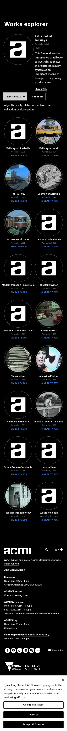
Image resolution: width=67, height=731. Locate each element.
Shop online (10, 628)
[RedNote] (37, 650)
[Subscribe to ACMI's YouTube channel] (13, 650)
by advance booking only (36, 635)
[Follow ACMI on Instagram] (25, 650)
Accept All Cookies (33, 724)
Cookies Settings (33, 705)
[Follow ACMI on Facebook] (7, 650)
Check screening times (16, 595)
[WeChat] (31, 650)
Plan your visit (11, 564)
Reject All (33, 715)
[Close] (63, 680)
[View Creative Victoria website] (23, 667)
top (57, 549)
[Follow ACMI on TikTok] (19, 650)
